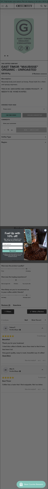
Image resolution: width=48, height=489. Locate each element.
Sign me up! (12, 251)
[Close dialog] (45, 230)
